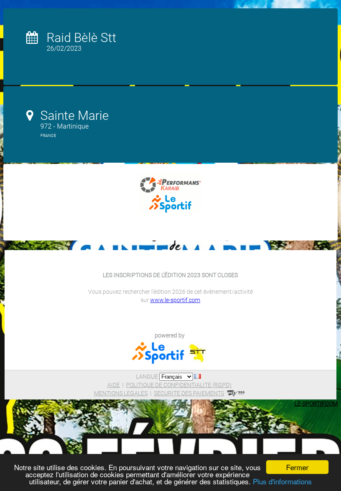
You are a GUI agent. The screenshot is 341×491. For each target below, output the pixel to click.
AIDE (113, 385)
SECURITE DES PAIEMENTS (189, 393)
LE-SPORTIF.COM (316, 403)
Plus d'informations (282, 481)
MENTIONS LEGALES (121, 393)
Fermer (297, 467)
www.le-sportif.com (175, 300)
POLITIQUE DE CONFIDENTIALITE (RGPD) (179, 385)
